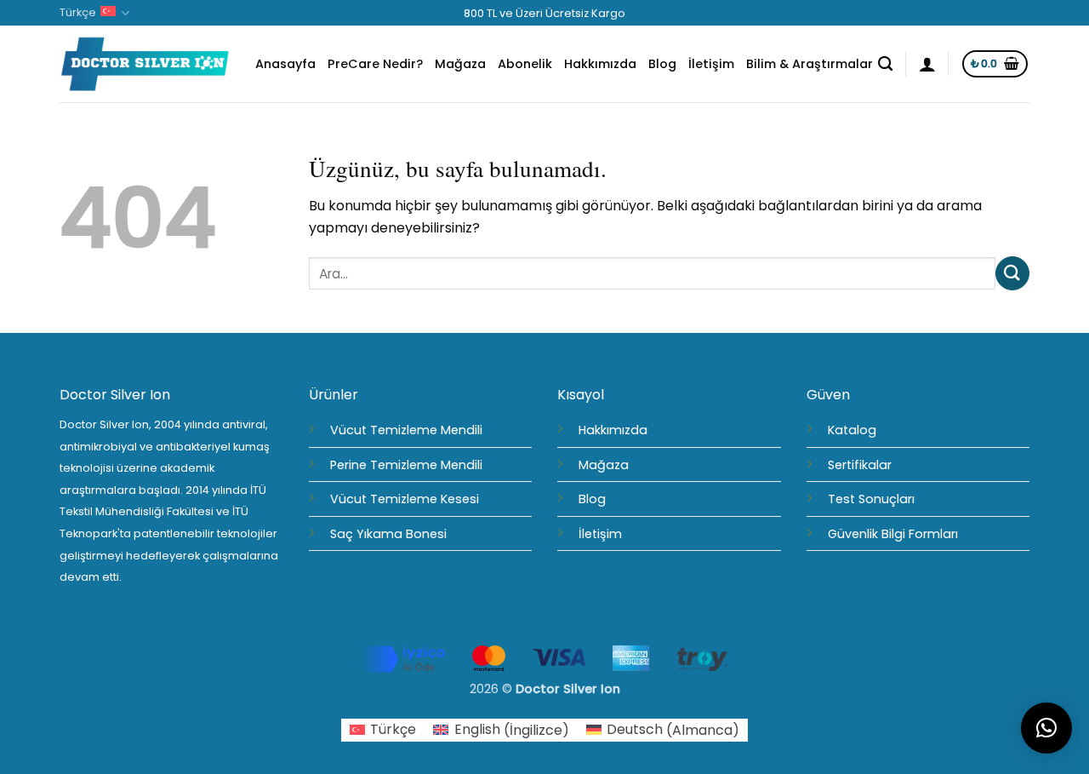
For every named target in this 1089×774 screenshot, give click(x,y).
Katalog (852, 430)
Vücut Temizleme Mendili (406, 430)
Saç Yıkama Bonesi (388, 533)
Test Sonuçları (871, 498)
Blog (662, 63)
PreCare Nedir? (375, 63)
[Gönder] (1012, 273)
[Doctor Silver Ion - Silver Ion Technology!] (145, 65)
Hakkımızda (600, 63)
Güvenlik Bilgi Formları (893, 533)
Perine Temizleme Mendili (406, 464)
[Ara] (885, 64)
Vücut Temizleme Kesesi (404, 498)
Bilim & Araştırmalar (809, 63)
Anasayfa (285, 63)
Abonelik (525, 63)
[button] (927, 64)
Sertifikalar (860, 464)
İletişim (711, 63)
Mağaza (460, 63)
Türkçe (78, 12)
